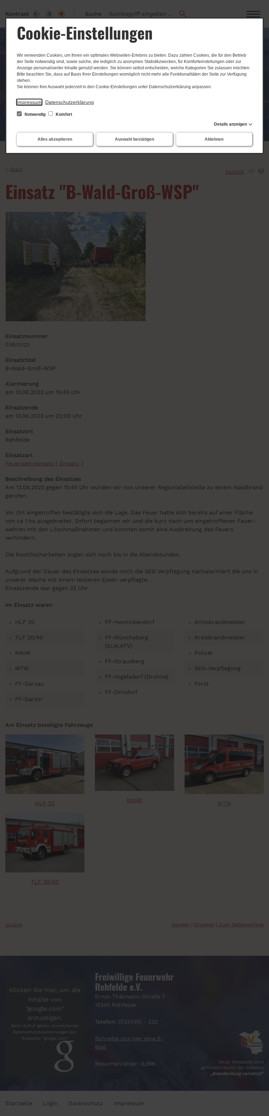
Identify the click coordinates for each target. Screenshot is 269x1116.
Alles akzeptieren (54, 139)
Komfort (63, 114)
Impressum (29, 102)
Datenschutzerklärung (69, 102)
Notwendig (35, 114)
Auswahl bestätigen (134, 139)
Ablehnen (214, 139)
